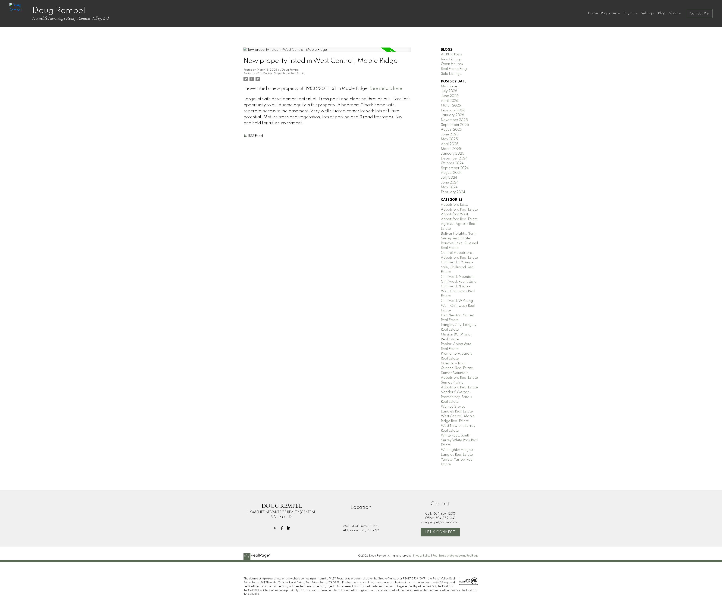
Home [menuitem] (593, 13)
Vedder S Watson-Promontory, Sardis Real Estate (456, 396)
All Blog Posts (451, 54)
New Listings (451, 59)
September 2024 (455, 168)
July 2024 (449, 177)
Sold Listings (451, 74)
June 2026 (449, 96)
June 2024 (449, 182)
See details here (386, 89)
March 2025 (451, 149)
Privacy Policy (421, 555)
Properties (609, 13)
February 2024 (453, 192)
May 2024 (449, 187)
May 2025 (449, 139)
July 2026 (449, 91)
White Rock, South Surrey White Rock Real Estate (459, 440)
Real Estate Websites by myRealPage (455, 555)
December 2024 (454, 158)
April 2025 (449, 144)
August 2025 (451, 129)
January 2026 (452, 115)
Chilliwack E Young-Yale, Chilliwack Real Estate (458, 267)
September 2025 (455, 125)
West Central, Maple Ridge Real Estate (280, 73)
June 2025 (450, 134)
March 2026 (451, 105)
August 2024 (451, 172)
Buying (629, 13)
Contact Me (699, 13)
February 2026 (453, 110)
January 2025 (452, 153)
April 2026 (449, 101)
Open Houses (452, 64)
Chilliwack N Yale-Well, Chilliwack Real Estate (458, 291)
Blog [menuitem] (661, 13)
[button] (699, 13)
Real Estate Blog (454, 69)
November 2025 (454, 120)
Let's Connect (440, 532)
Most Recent (450, 86)
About (673, 13)
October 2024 (452, 163)
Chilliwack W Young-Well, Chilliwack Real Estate (458, 305)
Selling (646, 13)
